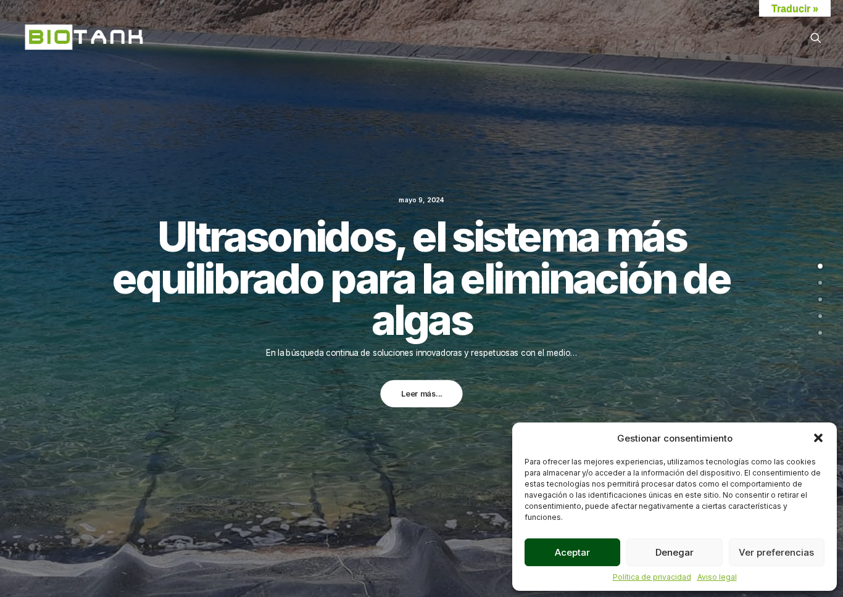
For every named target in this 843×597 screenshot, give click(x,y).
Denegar (674, 552)
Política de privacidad (652, 577)
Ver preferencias (776, 552)
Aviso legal (717, 577)
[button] (818, 438)
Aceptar (572, 552)
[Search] (815, 37)
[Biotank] (85, 37)
